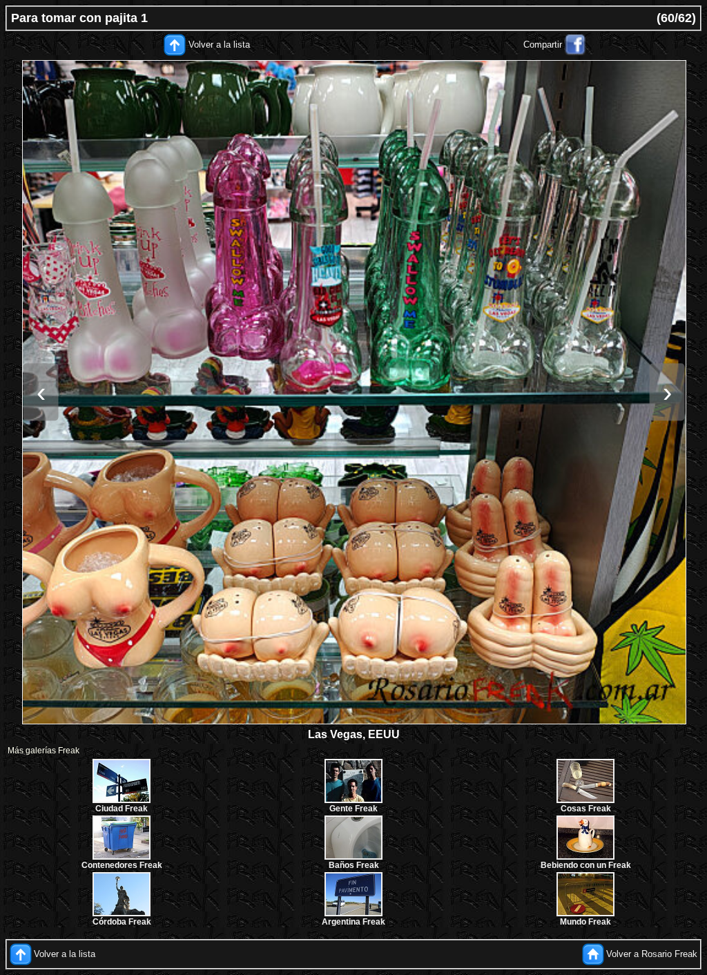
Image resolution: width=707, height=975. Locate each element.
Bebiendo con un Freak (586, 865)
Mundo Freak (585, 922)
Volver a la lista (219, 44)
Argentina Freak (353, 922)
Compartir (542, 44)
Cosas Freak (586, 808)
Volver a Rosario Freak (651, 954)
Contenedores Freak (121, 865)
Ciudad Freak (121, 808)
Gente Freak (353, 808)
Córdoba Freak (122, 922)
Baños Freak (354, 865)
